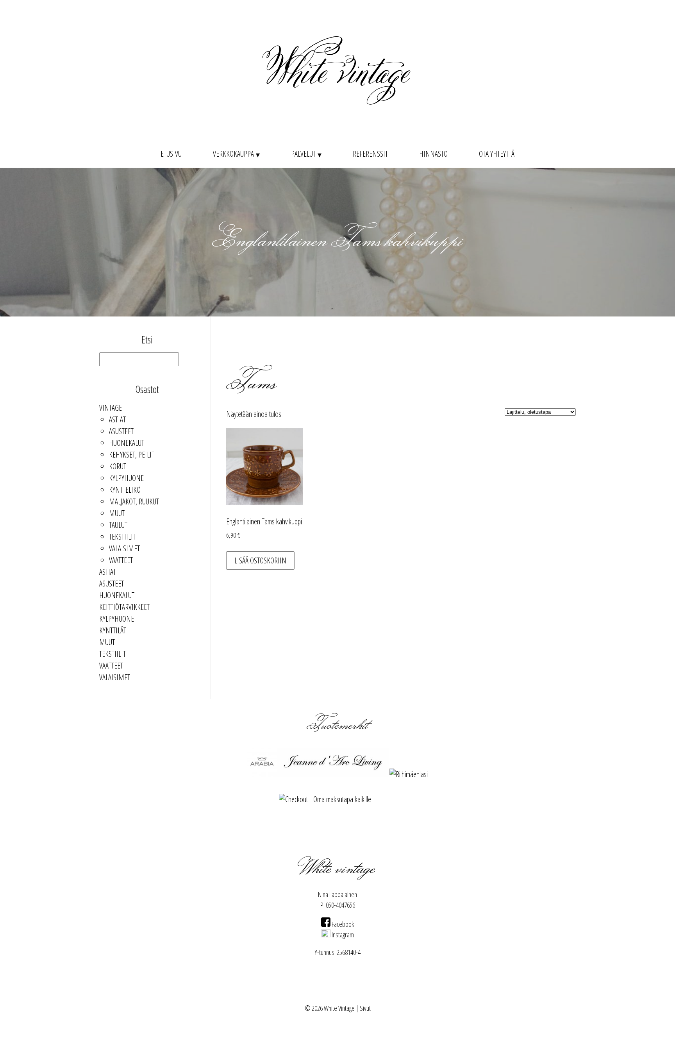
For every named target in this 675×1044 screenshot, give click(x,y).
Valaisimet (124, 548)
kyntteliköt (126, 489)
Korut (117, 466)
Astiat (117, 419)
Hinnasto (433, 153)
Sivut (365, 1008)
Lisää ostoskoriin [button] (260, 560)
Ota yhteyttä (496, 153)
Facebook (342, 924)
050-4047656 (340, 905)
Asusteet (121, 431)
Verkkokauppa (233, 153)
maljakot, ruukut (134, 501)
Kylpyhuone (126, 478)
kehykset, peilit (131, 454)
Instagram (342, 934)
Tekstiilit (122, 536)
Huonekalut (126, 443)
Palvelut (303, 153)
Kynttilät (112, 630)
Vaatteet (121, 560)
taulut (118, 525)
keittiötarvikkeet (124, 607)
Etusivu (171, 153)
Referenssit (370, 153)
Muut (117, 513)
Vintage (110, 407)
